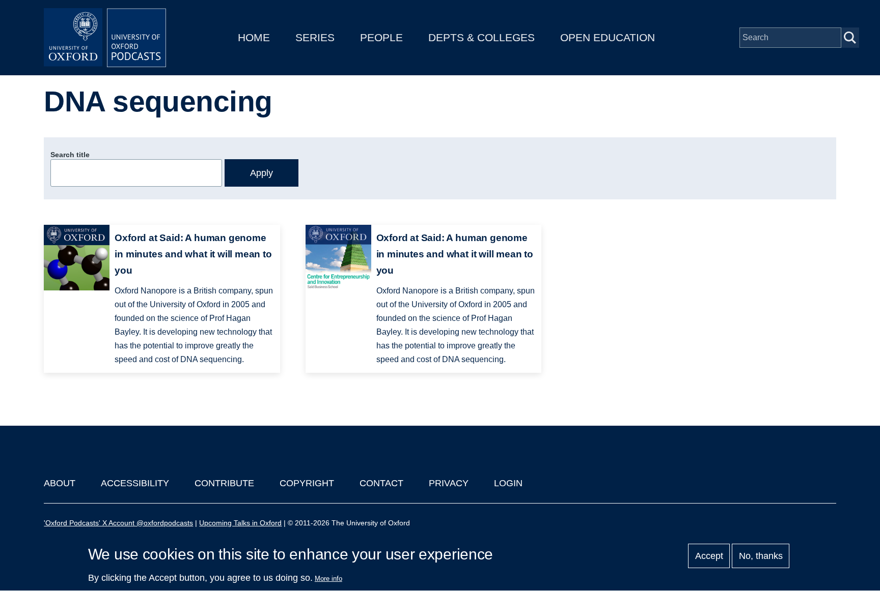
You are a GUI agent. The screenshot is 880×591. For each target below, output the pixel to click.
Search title (70, 155)
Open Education (607, 37)
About (59, 483)
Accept (709, 556)
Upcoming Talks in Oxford (240, 523)
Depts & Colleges (481, 37)
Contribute (224, 483)
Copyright (307, 483)
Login (508, 483)
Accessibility (135, 483)
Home (254, 37)
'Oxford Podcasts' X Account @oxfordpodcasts (118, 523)
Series (315, 37)
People (381, 37)
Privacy (449, 483)
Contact (381, 483)
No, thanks (761, 556)
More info (328, 578)
